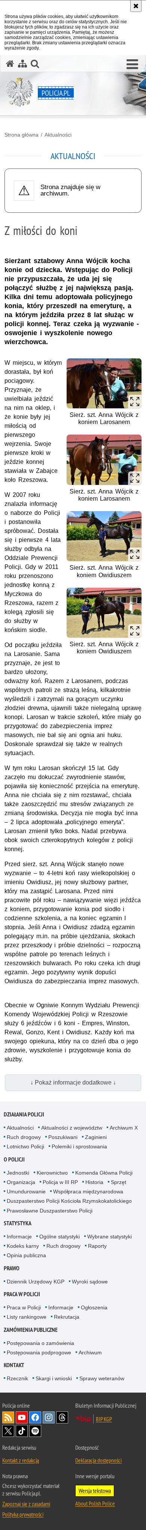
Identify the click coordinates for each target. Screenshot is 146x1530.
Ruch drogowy (24, 1137)
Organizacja (21, 1182)
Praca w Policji (22, 1294)
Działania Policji (24, 1114)
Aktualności (58, 135)
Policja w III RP (60, 1182)
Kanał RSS (8, 1417)
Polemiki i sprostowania (79, 1146)
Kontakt (14, 1365)
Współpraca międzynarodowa (88, 1191)
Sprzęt (118, 1182)
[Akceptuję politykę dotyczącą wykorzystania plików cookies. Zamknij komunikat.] (136, 6)
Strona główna (21, 135)
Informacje (19, 1237)
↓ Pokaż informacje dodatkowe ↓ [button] (73, 1082)
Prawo (11, 1268)
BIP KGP (104, 1419)
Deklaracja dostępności (98, 1460)
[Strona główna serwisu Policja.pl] (10, 63)
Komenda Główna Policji (104, 1173)
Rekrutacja (66, 1317)
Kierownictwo (52, 1173)
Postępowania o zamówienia (40, 1343)
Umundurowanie (26, 1191)
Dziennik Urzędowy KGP (35, 1282)
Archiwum (90, 1352)
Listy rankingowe (26, 1317)
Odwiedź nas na (22, 1417)
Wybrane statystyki (109, 1237)
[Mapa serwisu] (22, 63)
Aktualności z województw (71, 1128)
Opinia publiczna (26, 1255)
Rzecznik (17, 1378)
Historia (94, 1182)
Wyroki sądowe (90, 1282)
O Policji (14, 1159)
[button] (132, 64)
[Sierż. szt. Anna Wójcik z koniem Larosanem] (104, 383)
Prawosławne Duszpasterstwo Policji (49, 1211)
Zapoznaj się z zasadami (26, 1503)
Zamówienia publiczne (31, 1330)
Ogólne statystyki (59, 1237)
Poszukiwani (62, 1137)
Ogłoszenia (94, 1307)
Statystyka (17, 1223)
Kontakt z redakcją (20, 1460)
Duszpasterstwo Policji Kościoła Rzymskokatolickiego (69, 1201)
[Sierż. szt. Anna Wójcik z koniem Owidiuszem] (104, 536)
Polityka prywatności (22, 1514)
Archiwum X (124, 1128)
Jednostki (18, 1173)
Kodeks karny (23, 1246)
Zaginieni (96, 1137)
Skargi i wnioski (54, 1378)
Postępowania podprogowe (39, 1352)
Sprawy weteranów (101, 1378)
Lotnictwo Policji (25, 1146)
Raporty (97, 1246)
